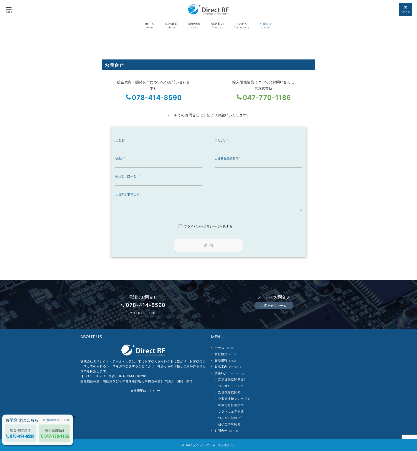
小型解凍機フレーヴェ (234, 398)
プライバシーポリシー (200, 226)
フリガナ (221, 140)
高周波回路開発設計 (232, 379)
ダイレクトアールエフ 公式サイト (214, 445)
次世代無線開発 (229, 392)
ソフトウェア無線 (231, 411)
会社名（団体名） (127, 176)
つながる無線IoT (230, 418)
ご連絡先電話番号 (227, 158)
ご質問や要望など (127, 194)
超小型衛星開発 (229, 424)
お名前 (119, 140)
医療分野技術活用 (231, 405)
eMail (119, 158)
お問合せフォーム (274, 305)
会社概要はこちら (143, 390)
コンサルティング (231, 386)
